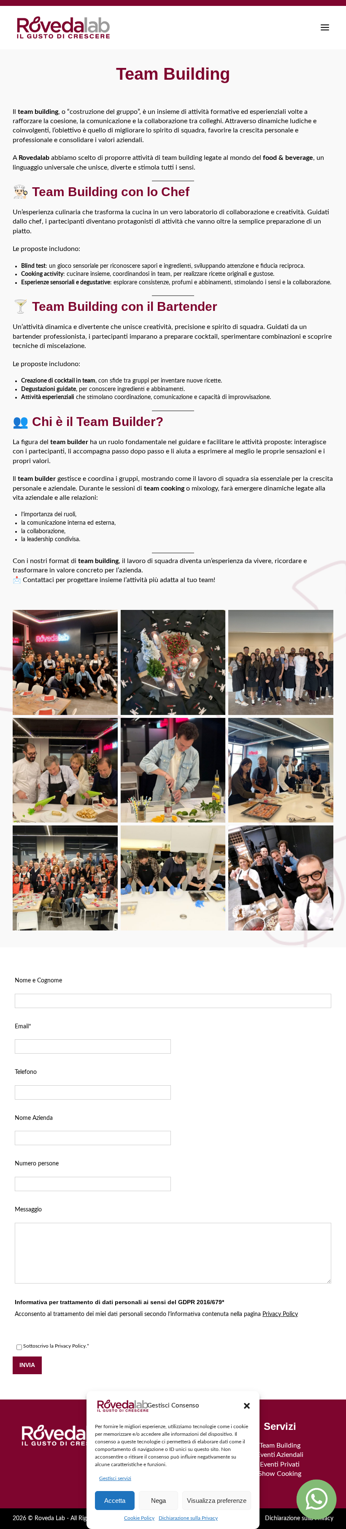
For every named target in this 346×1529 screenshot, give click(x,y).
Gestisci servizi (115, 1478)
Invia (27, 1365)
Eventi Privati (280, 1464)
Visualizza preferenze (216, 1500)
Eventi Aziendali (280, 1454)
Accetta (114, 1500)
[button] (247, 1406)
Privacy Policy (280, 1314)
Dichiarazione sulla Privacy (188, 1518)
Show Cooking (279, 1473)
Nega (158, 1500)
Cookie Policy (139, 1518)
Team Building (280, 1445)
